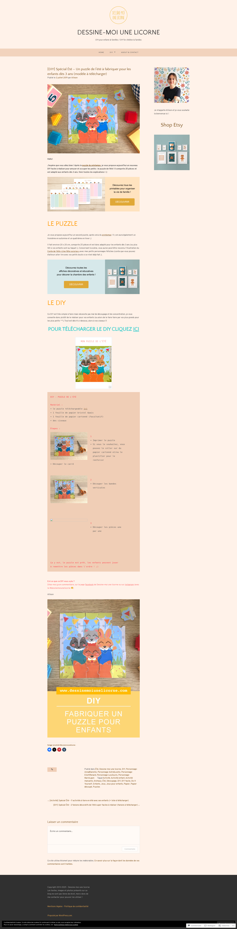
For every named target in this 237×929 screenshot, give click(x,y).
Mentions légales (54, 906)
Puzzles (96, 787)
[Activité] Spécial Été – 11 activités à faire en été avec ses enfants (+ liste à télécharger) (89, 800)
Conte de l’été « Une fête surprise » (63, 251)
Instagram (129, 585)
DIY (111, 52)
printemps (106, 235)
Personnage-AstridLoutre (109, 772)
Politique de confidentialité (76, 906)
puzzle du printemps (91, 165)
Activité (106, 778)
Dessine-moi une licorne (110, 769)
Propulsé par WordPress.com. (59, 915)
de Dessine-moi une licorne (101, 585)
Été (96, 769)
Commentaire (129, 849)
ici (85, 409)
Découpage (112, 781)
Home (101, 52)
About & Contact (129, 52)
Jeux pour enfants (114, 784)
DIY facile (126, 781)
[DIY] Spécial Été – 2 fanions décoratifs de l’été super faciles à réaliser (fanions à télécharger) (95, 805)
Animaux (97, 781)
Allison (74, 78)
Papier (127, 784)
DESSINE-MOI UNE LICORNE (118, 32)
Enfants (96, 784)
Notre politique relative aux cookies (66, 925)
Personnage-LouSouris (107, 775)
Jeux (103, 784)
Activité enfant (118, 778)
